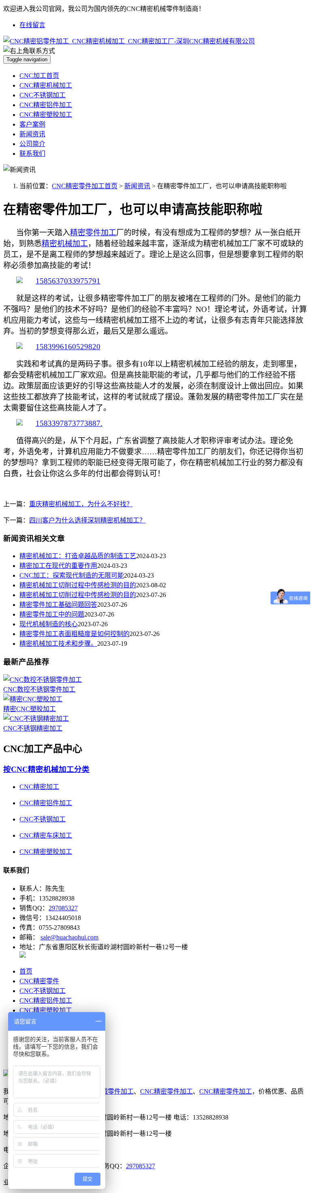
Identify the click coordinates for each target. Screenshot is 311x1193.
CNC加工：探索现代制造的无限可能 (71, 575)
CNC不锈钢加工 (42, 95)
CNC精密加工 (39, 786)
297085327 (63, 908)
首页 (25, 971)
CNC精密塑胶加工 (45, 114)
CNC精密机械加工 (45, 85)
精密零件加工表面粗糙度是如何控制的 (74, 633)
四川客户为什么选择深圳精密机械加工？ (87, 520)
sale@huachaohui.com (69, 937)
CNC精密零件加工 (166, 1091)
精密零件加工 (93, 232)
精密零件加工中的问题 (51, 614)
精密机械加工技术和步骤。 (58, 643)
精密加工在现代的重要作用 (58, 565)
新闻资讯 (32, 134)
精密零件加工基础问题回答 (58, 604)
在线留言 (32, 24)
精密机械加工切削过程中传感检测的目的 (77, 585)
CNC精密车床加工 (45, 835)
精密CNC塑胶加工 (29, 708)
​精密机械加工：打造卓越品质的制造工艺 (77, 555)
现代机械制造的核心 (48, 624)
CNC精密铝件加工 (45, 104)
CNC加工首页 (39, 75)
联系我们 (32, 153)
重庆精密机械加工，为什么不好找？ (81, 504)
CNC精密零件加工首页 (84, 186)
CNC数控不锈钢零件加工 (39, 689)
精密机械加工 (65, 243)
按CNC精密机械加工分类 (46, 769)
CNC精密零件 (39, 981)
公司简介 (32, 143)
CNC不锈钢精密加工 (32, 728)
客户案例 (32, 124)
